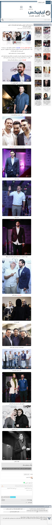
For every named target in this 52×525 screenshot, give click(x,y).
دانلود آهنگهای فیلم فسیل (14, 511)
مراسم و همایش (19, 28)
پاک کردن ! (6, 497)
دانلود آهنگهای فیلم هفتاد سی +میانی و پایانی (14, 509)
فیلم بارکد (24, 60)
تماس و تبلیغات (41, 2)
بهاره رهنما (20, 429)
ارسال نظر (12, 497)
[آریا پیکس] (39, 13)
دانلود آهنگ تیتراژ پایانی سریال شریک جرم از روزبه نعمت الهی (37, 511)
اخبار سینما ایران (25, 28)
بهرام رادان (19, 295)
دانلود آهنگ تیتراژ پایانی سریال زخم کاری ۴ (37, 509)
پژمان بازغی (11, 147)
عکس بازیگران (26, 474)
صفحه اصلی (48, 2)
